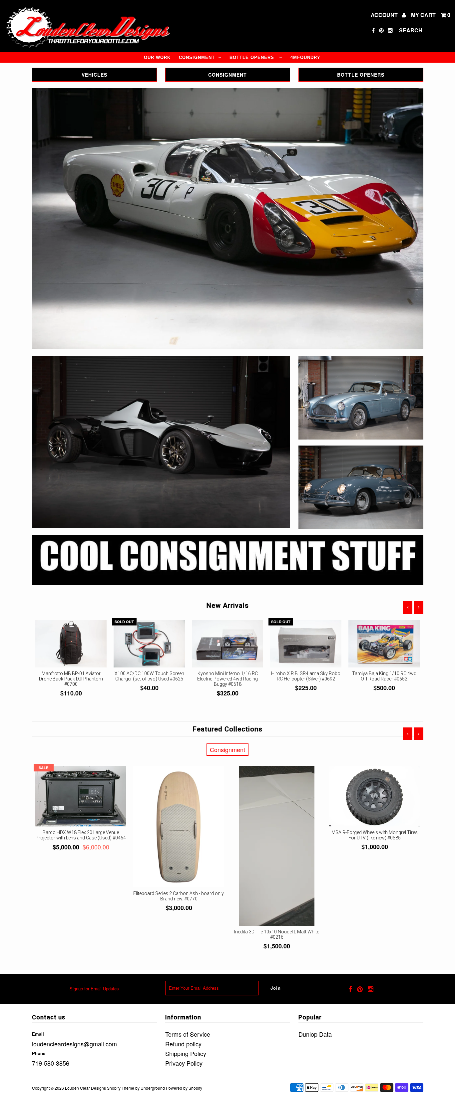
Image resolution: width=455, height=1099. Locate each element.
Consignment (197, 57)
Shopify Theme (120, 1088)
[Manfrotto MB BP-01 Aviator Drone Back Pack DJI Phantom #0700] (71, 643)
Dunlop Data (315, 1034)
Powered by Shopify (184, 1088)
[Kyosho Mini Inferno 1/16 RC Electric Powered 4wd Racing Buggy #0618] (227, 643)
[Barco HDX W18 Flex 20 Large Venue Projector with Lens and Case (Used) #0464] (81, 796)
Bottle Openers (252, 57)
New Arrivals (228, 605)
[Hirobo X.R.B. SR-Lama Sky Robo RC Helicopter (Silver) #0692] (306, 643)
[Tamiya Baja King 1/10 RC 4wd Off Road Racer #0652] (384, 643)
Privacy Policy (184, 1063)
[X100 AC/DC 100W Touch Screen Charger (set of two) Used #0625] (149, 643)
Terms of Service (187, 1034)
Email (38, 1034)
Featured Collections (227, 729)
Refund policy (183, 1043)
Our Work (157, 57)
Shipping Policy (185, 1053)
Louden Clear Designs (85, 1088)
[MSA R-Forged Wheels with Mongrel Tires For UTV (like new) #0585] (374, 796)
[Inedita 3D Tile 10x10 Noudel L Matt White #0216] (276, 846)
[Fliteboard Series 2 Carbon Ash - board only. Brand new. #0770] (179, 826)
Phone (38, 1053)
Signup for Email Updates (94, 988)
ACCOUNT (385, 15)
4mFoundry (305, 57)
